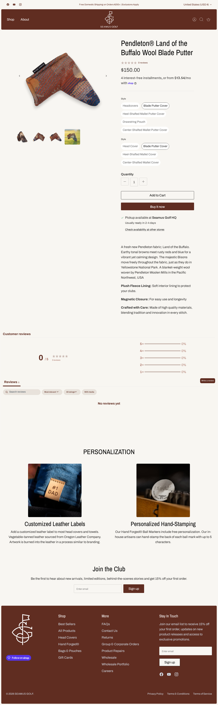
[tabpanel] (109, 413)
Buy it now (157, 206)
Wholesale (109, 657)
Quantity (127, 174)
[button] (163, 343)
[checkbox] (89, 392)
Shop (10, 19)
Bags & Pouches (69, 651)
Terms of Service (202, 693)
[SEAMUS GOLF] (109, 19)
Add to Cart (157, 195)
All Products (66, 630)
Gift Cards (65, 657)
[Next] (106, 75)
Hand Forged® (68, 644)
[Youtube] (14, 4)
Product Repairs (113, 651)
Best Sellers (66, 624)
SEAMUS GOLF (24, 693)
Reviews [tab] (11, 382)
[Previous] (19, 75)
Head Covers (67, 637)
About (25, 19)
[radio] (130, 105)
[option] (62, 79)
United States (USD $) (196, 4)
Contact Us (109, 630)
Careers (107, 671)
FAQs (106, 624)
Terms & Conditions (178, 693)
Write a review (207, 381)
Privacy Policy (155, 693)
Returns (107, 637)
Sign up (133, 588)
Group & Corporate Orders (120, 644)
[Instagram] (20, 4)
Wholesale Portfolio (115, 664)
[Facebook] (8, 4)
